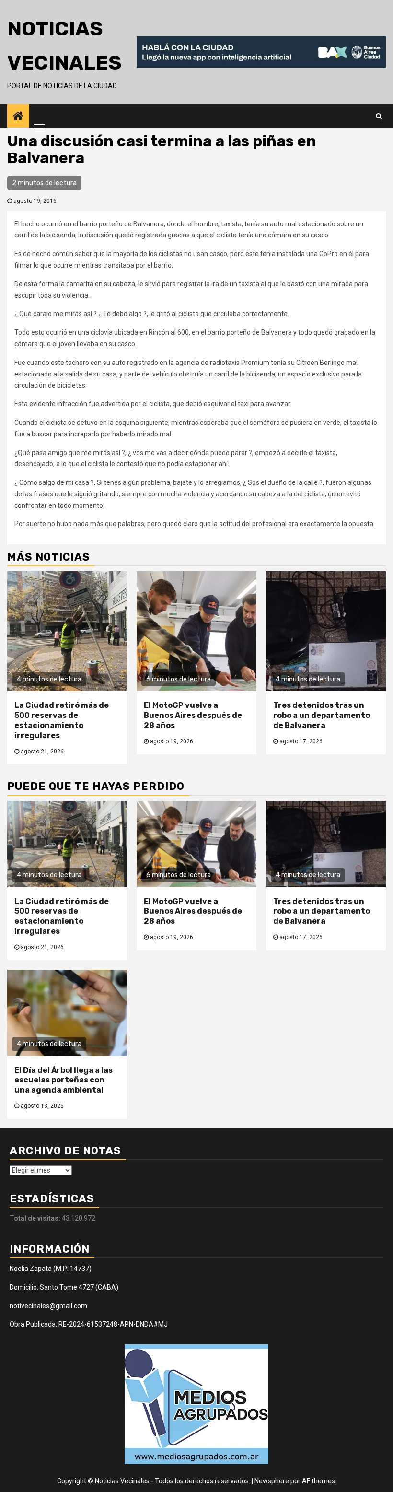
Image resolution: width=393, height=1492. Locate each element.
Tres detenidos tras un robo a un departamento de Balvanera (321, 715)
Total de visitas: (36, 1218)
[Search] (379, 116)
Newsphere (271, 1481)
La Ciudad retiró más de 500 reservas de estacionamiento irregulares (61, 720)
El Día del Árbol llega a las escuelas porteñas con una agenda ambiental (63, 1080)
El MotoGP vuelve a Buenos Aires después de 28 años (193, 715)
